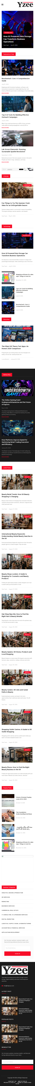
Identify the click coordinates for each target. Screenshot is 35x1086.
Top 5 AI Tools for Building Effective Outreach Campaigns (15, 115)
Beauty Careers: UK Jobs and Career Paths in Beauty (15, 690)
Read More (5, 93)
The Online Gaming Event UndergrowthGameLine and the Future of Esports (16, 402)
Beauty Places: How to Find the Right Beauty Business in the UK (15, 768)
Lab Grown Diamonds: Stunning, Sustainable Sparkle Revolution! (14, 150)
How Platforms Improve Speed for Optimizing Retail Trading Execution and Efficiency (15, 442)
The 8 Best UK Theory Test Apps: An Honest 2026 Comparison (15, 347)
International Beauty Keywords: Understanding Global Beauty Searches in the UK (17, 536)
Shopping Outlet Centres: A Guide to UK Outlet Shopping (17, 730)
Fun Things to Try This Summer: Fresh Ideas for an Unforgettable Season (16, 204)
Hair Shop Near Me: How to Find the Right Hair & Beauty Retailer (15, 615)
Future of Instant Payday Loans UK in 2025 (23, 798)
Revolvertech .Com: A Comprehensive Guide (16, 79)
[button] (2, 4)
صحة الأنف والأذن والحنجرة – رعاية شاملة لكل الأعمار (24, 828)
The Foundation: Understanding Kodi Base (24, 813)
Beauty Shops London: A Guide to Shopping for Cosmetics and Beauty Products (15, 576)
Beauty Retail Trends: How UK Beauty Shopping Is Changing (15, 495)
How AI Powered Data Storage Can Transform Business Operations (17, 39)
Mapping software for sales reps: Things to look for (24, 275)
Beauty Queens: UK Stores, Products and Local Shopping (17, 652)
